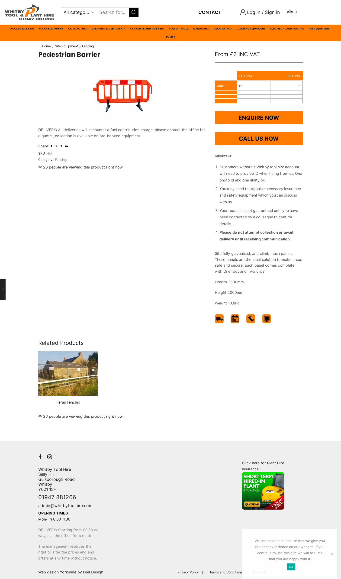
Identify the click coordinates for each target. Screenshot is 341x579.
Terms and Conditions (225, 572)
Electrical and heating (287, 28)
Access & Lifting (22, 28)
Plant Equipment (51, 28)
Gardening (201, 28)
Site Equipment (320, 28)
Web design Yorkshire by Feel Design (70, 572)
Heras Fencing (68, 402)
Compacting (77, 28)
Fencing (88, 46)
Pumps (170, 37)
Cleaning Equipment (251, 28)
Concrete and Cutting (147, 28)
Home (46, 46)
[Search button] (133, 12)
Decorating (223, 28)
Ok (291, 567)
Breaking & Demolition (108, 28)
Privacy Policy (188, 572)
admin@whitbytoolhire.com (65, 505)
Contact (209, 12)
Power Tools (178, 28)
